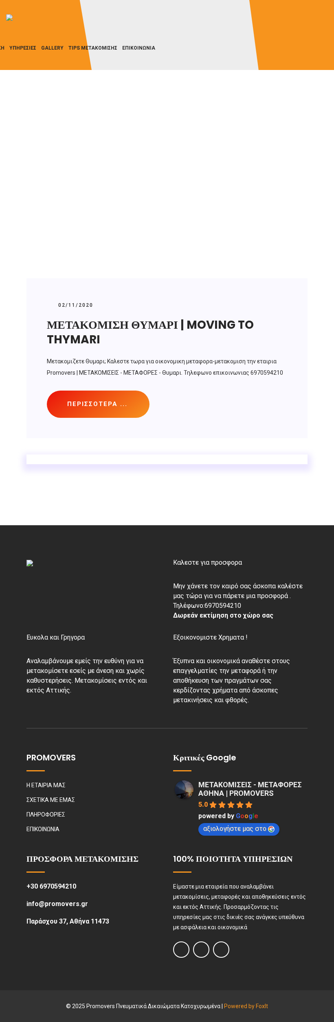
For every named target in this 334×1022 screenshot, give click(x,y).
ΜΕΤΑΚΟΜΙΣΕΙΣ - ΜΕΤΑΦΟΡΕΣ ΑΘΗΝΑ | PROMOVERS (250, 788)
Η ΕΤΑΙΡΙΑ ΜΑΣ (46, 785)
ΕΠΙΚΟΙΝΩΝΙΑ (138, 48)
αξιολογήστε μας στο (234, 828)
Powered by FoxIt (246, 1006)
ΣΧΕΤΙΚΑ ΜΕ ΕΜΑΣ (50, 800)
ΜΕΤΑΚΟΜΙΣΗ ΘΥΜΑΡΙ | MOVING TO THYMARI (150, 332)
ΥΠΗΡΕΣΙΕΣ (22, 48)
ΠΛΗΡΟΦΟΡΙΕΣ (45, 814)
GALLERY (52, 48)
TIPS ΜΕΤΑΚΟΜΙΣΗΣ (92, 48)
